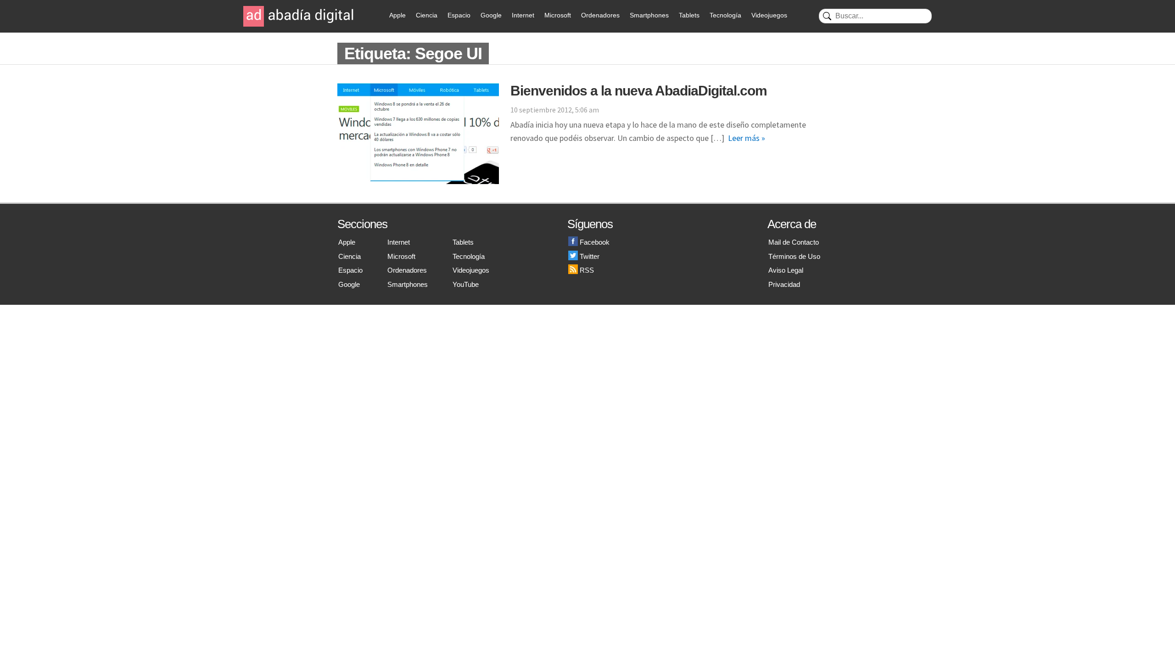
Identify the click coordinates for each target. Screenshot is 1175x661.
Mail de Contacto (793, 242)
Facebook (595, 242)
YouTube (466, 284)
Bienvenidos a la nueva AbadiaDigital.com (638, 90)
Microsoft (557, 15)
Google (491, 15)
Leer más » (746, 138)
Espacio (459, 15)
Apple (397, 15)
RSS (587, 270)
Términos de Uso (794, 256)
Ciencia (426, 15)
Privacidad (784, 284)
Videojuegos (769, 15)
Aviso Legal (785, 270)
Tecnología (725, 15)
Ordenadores (600, 15)
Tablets (689, 15)
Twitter (589, 256)
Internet (523, 15)
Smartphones (649, 15)
